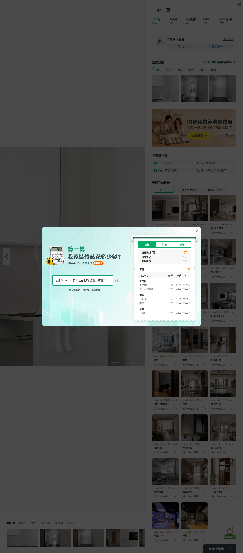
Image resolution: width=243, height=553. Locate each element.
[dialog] (121, 276)
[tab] (147, 244)
